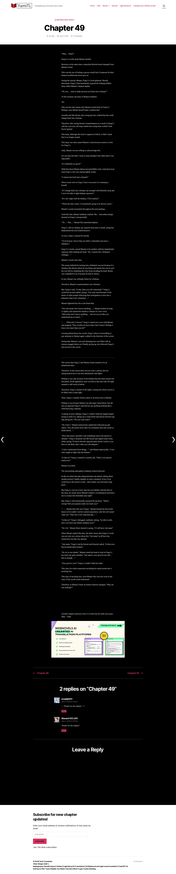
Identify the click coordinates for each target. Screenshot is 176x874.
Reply (64, 711)
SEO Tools (46, 869)
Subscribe (39, 841)
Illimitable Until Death (64, 20)
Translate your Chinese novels (144, 6)
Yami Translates (45, 861)
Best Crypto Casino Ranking (85, 869)
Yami (52, 36)
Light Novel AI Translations (74, 866)
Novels (105, 6)
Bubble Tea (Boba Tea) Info (61, 869)
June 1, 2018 (64, 36)
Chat (98, 6)
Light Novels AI (125, 6)
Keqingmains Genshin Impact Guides (47, 866)
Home (92, 6)
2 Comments (78, 36)
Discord (115, 6)
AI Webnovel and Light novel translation (101, 866)
